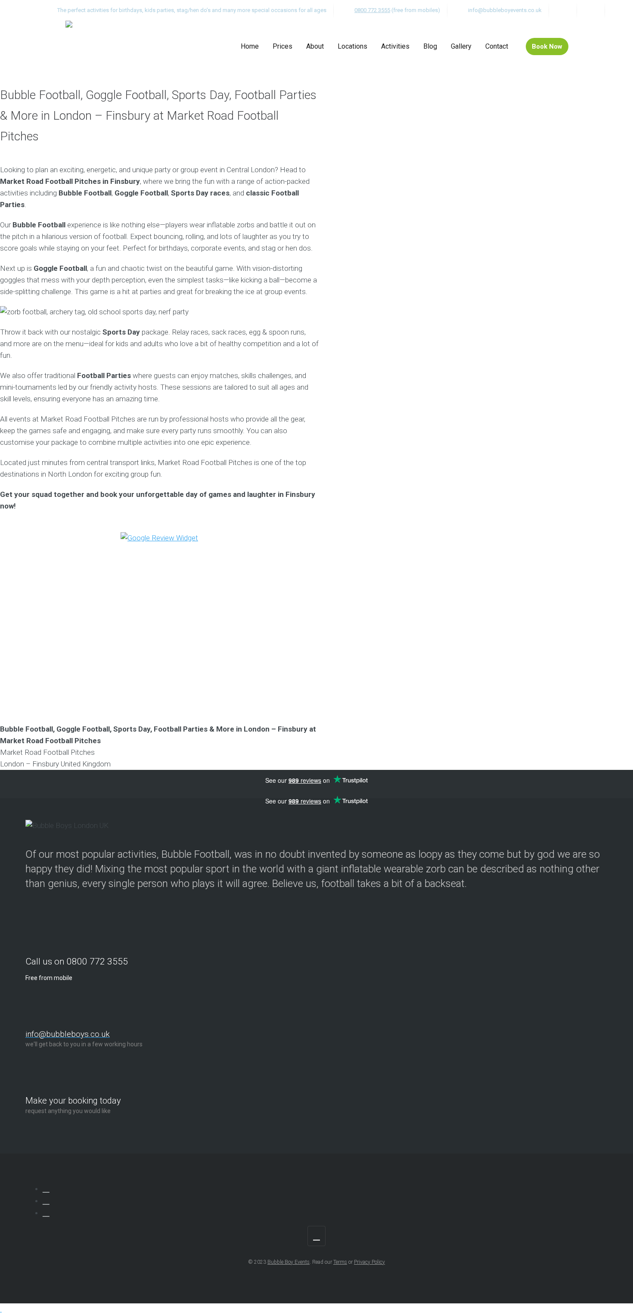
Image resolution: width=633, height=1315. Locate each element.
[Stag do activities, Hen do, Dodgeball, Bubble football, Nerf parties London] (69, 46)
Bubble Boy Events (288, 1262)
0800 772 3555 (372, 10)
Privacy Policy (369, 1262)
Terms (340, 1262)
